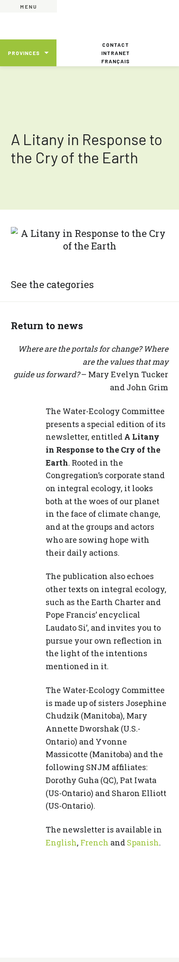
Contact (115, 45)
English (61, 842)
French (94, 842)
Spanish (143, 842)
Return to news (47, 325)
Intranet (115, 53)
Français (115, 61)
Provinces (24, 53)
